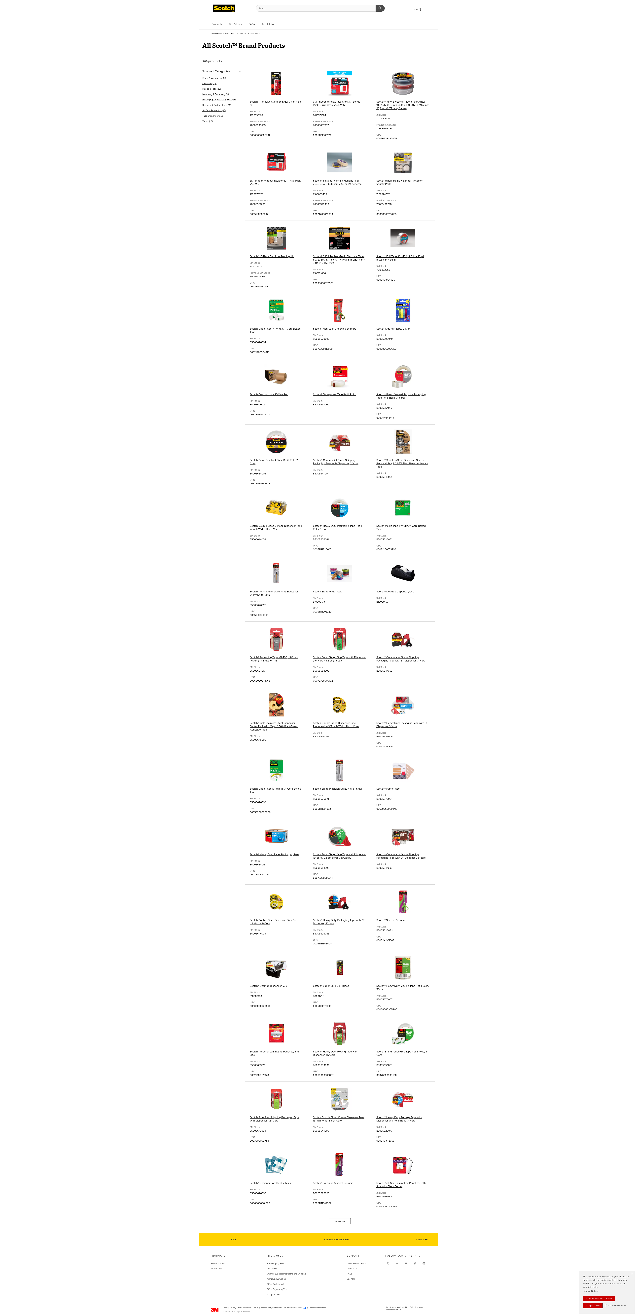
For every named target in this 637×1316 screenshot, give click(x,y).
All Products (216, 1268)
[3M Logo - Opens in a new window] (224, 8)
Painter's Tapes (218, 1263)
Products (217, 24)
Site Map (351, 1279)
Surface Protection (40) (214, 110)
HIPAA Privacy (244, 1308)
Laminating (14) (209, 83)
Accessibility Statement (271, 1308)
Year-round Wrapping (276, 1279)
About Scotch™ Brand (356, 1263)
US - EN (414, 9)
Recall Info (267, 24)
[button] (615, 1305)
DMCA (255, 1308)
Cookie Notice (590, 1291)
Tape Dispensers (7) (212, 116)
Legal (225, 1308)
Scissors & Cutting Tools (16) (216, 105)
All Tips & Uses (273, 1294)
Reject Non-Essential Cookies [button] (599, 1298)
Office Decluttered (275, 1284)
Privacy (233, 1308)
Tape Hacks (272, 1268)
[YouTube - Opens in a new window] (405, 1263)
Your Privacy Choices (293, 1308)
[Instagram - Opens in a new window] (423, 1263)
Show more (339, 1221)
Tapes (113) (207, 121)
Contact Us (422, 1239)
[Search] (380, 8)
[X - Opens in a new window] (387, 1263)
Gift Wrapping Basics (276, 1263)
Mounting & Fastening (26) (215, 94)
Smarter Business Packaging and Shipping (286, 1274)
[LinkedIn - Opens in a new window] (396, 1263)
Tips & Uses (235, 24)
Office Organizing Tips (277, 1289)
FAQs (252, 24)
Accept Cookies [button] (593, 1305)
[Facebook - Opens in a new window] (414, 1263)
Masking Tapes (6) (211, 88)
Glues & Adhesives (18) (214, 78)
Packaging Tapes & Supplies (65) (219, 99)
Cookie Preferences (317, 1308)
